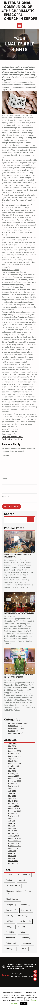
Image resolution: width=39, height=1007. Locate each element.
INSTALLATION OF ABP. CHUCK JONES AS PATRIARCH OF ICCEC (18, 676)
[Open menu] (19, 25)
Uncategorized (14, 733)
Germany (11, 910)
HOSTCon (23, 916)
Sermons (27, 943)
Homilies (26, 910)
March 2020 (13, 861)
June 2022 (12, 793)
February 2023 (13, 774)
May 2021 (11, 826)
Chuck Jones (12, 899)
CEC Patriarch (13, 886)
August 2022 (13, 789)
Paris (23, 932)
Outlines (11, 731)
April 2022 (12, 798)
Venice (23, 949)
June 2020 (12, 853)
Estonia (25, 905)
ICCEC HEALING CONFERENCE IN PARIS (19, 613)
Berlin (9, 880)
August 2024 (13, 759)
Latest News (13, 726)
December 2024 (14, 751)
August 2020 (13, 848)
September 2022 (14, 786)
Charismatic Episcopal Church (18, 892)
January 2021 (13, 836)
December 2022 (14, 779)
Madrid (10, 932)
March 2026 (13, 749)
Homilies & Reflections (17, 723)
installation (25, 921)
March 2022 (13, 801)
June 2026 (12, 744)
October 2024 (13, 754)
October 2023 (13, 766)
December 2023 (14, 764)
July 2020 (12, 851)
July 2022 (12, 791)
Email (4, 487)
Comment (6, 455)
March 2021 (12, 831)
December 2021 (14, 808)
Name (5, 478)
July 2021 (11, 821)
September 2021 (14, 816)
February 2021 (13, 833)
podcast (26, 938)
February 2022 (13, 803)
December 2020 (14, 838)
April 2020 (12, 858)
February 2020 (13, 863)
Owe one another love (12, 437)
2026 (9, 875)
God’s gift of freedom (12, 439)
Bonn (22, 880)
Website (5, 496)
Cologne (11, 905)
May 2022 (12, 796)
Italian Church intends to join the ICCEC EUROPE (17, 556)
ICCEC (9, 921)
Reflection (11, 943)
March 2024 (13, 761)
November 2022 (14, 781)
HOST (9, 916)
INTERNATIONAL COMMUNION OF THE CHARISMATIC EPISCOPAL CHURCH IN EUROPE (20, 11)
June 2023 (12, 769)
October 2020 (13, 843)
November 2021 (14, 811)
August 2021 (13, 818)
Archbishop (24, 875)
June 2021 (12, 823)
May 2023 (12, 771)
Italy (9, 927)
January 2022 (13, 806)
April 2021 (12, 828)
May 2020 (12, 856)
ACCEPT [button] (23, 1003)
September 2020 (14, 846)
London (21, 927)
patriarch (11, 938)
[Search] (30, 519)
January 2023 (13, 776)
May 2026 (12, 746)
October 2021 (13, 813)
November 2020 (14, 841)
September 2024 (14, 756)
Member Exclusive (15, 728)
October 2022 (13, 784)
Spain (9, 949)
